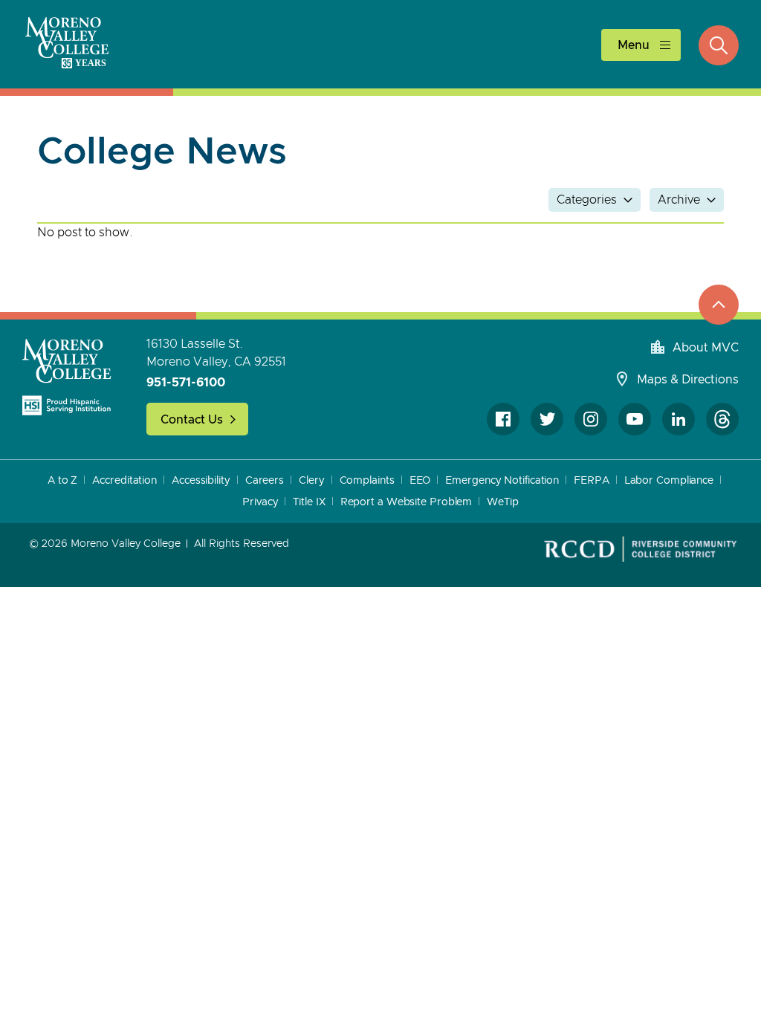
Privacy (260, 502)
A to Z (62, 481)
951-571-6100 (185, 383)
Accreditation (124, 481)
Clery (312, 481)
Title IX (309, 502)
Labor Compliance (668, 481)
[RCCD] (640, 549)
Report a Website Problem (406, 502)
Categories (587, 200)
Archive (679, 200)
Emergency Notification (502, 481)
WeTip (503, 502)
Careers (264, 481)
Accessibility (201, 481)
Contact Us (192, 420)
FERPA (591, 481)
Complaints (367, 481)
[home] (66, 376)
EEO (420, 481)
